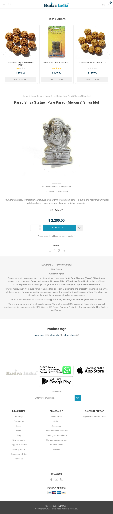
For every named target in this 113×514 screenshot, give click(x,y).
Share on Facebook (54, 250)
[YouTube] (56, 479)
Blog (19, 435)
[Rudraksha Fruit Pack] (56, 42)
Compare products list (56, 440)
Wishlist (56, 449)
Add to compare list (58, 192)
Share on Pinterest (58, 250)
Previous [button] (3, 54)
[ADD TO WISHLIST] (79, 228)
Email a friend (63, 250)
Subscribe (78, 398)
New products (19, 440)
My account (56, 416)
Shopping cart (56, 444)
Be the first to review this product (56, 187)
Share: (56, 245)
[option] (21, 54)
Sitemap (19, 416)
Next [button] (109, 54)
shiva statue (70, 335)
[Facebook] (51, 479)
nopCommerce (61, 506)
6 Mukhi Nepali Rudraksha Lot (92, 62)
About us (19, 459)
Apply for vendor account (94, 416)
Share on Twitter (50, 250)
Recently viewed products (56, 430)
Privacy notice (19, 449)
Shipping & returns (19, 444)
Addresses (56, 426)
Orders (56, 421)
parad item (39, 335)
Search (19, 426)
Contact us (19, 421)
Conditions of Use (19, 454)
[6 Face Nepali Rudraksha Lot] (92, 42)
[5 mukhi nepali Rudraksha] (21, 42)
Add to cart (20, 79)
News (18, 430)
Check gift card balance (56, 435)
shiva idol (54, 335)
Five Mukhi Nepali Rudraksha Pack (20, 63)
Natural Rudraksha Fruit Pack (57, 62)
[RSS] (62, 479)
